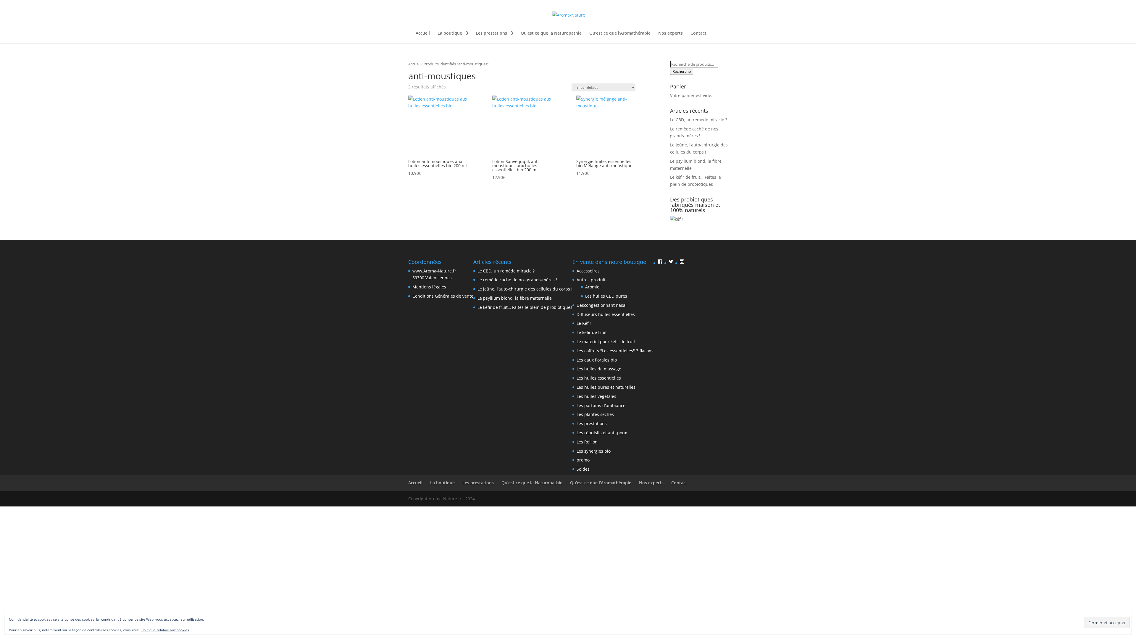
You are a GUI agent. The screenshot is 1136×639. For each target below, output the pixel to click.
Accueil (423, 33)
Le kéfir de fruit (592, 332)
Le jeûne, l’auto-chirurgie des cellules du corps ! (524, 289)
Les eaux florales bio (597, 360)
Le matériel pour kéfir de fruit (606, 341)
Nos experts (670, 33)
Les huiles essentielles (599, 378)
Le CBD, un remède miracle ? (698, 119)
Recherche (681, 71)
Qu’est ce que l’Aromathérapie (620, 33)
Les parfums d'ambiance (601, 405)
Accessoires (588, 271)
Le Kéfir (584, 323)
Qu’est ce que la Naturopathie (551, 33)
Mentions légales (429, 287)
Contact (698, 33)
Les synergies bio (594, 451)
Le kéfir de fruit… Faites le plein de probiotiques (524, 307)
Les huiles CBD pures (606, 296)
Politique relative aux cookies (165, 629)
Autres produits (592, 280)
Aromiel (593, 287)
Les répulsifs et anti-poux (602, 432)
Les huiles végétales (596, 396)
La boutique (450, 33)
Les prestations (491, 33)
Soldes (583, 469)
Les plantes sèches (595, 414)
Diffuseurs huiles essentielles (606, 314)
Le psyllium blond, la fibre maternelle (514, 298)
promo (583, 460)
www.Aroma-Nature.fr (434, 271)
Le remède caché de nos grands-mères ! (517, 280)
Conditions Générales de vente (442, 296)
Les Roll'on (587, 442)
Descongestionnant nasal (602, 305)
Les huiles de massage (599, 369)
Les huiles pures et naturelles (606, 387)
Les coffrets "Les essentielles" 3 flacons (615, 351)
